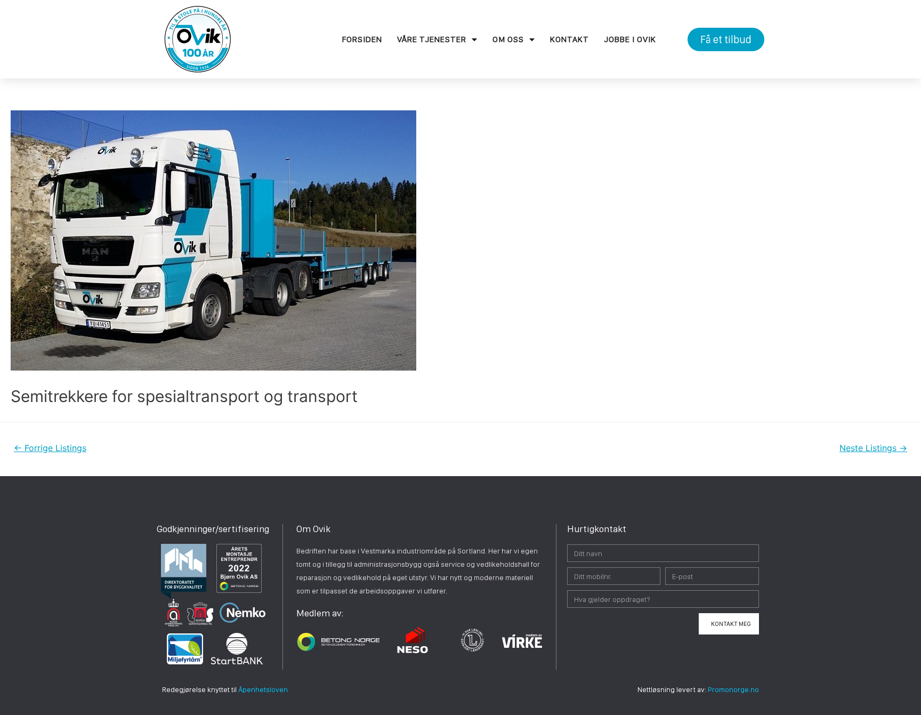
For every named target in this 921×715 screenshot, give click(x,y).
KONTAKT (569, 39)
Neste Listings (873, 448)
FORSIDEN (362, 39)
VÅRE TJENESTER (431, 39)
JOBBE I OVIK (630, 39)
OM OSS (508, 39)
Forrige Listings (50, 448)
